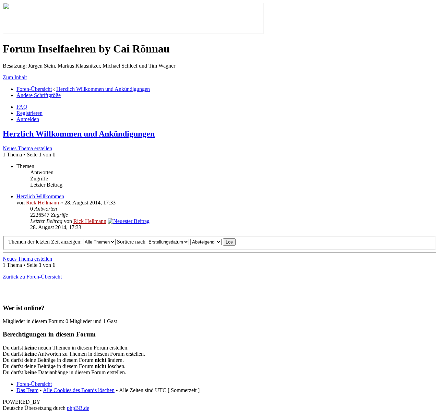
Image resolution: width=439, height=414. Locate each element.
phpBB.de (78, 408)
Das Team (27, 390)
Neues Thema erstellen (27, 148)
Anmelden (27, 119)
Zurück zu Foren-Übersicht (32, 277)
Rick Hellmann (42, 202)
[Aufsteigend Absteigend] (213, 242)
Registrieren (29, 113)
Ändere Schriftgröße (38, 95)
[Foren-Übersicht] (133, 32)
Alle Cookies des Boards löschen (79, 390)
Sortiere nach (132, 242)
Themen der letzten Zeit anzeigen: (45, 242)
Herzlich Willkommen (40, 196)
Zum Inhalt (15, 77)
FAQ (21, 107)
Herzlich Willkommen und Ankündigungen (103, 89)
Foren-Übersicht (34, 89)
